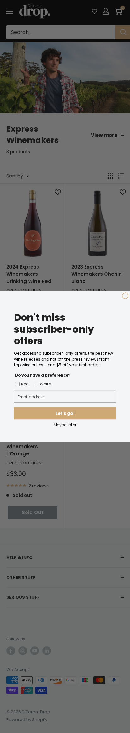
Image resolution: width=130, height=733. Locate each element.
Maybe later (65, 424)
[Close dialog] (125, 296)
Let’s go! (65, 413)
